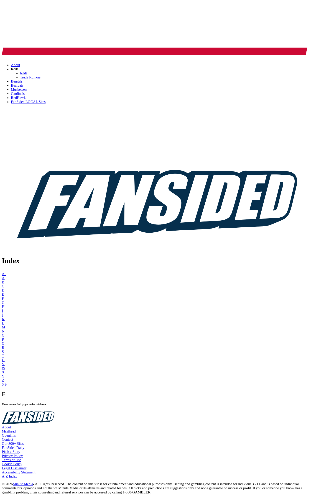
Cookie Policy (12, 464)
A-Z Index (9, 476)
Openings (9, 435)
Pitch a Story (11, 452)
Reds (23, 73)
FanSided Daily (13, 448)
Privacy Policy (12, 456)
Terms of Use (11, 460)
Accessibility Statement (18, 472)
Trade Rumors (30, 77)
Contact (7, 439)
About (6, 427)
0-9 (4, 384)
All (4, 274)
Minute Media (23, 484)
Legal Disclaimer (14, 468)
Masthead (9, 431)
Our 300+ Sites (13, 443)
